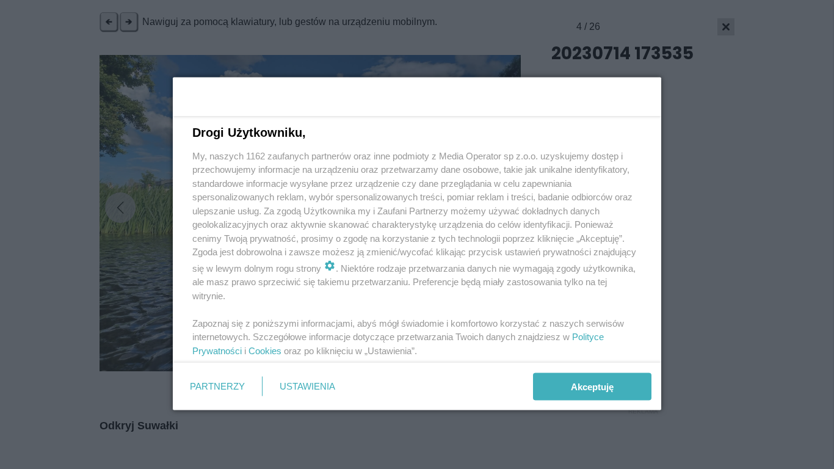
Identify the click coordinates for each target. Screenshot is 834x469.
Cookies (264, 350)
